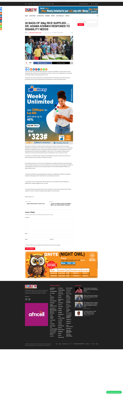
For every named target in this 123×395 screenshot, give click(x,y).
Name (26, 233)
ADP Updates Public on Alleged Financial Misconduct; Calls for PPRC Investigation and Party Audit (91, 304)
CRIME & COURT (52, 317)
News (60, 343)
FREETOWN (60, 294)
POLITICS (68, 292)
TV (69, 343)
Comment (27, 217)
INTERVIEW (60, 302)
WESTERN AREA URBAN (69, 335)
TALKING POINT (68, 310)
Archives (87, 343)
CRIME (51, 315)
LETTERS (60, 320)
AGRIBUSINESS (53, 291)
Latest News (30, 3)
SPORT (67, 308)
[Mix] (41, 69)
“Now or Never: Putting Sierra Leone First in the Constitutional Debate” (91, 289)
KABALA (60, 304)
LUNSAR (60, 324)
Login (97, 3)
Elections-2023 (47, 3)
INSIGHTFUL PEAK (61, 300)
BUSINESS (52, 302)
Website (51, 239)
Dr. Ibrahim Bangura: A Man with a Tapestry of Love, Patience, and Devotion (90, 313)
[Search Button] (97, 15)
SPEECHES (68, 306)
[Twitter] (29, 69)
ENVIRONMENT (53, 331)
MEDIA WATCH (61, 329)
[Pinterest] (36, 69)
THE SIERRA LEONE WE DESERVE (69, 316)
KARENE (60, 310)
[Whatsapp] (44, 69)
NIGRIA (59, 333)
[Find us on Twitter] (93, 4)
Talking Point (35, 3)
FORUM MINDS (61, 290)
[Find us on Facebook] (91, 4)
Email (26, 239)
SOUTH (67, 304)
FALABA (52, 336)
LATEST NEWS (60, 32)
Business (39, 3)
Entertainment (65, 343)
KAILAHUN (60, 306)
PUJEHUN (68, 299)
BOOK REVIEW (53, 301)
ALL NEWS (30, 19)
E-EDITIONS (52, 320)
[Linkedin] (34, 69)
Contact (52, 3)
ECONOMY (52, 324)
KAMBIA (60, 308)
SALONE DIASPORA (68, 301)
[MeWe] (39, 69)
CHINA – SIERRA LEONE (53, 305)
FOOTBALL (60, 288)
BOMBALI (52, 297)
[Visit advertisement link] (68, 10)
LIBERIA (60, 322)
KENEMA (60, 312)
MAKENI (60, 327)
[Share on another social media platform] (71, 63)
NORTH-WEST (69, 288)
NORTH (59, 335)
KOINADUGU (61, 314)
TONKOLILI (68, 319)
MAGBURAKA (61, 325)
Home (26, 3)
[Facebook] (26, 69)
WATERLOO (68, 328)
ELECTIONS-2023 (52, 326)
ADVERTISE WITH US (52, 288)
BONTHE (52, 299)
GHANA (59, 295)
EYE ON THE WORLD (52, 333)
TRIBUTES (68, 323)
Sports (43, 3)
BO (50, 295)
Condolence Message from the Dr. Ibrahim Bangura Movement (53, 310)
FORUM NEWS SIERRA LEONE (35, 32)
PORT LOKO (68, 294)
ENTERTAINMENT (54, 329)
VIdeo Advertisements (69, 326)
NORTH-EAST (61, 337)
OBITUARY (68, 290)
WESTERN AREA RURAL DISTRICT (69, 331)
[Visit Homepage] (31, 10)
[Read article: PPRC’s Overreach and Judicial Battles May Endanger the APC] (79, 297)
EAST (51, 322)
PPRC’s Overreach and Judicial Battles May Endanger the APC (91, 296)
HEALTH (60, 297)
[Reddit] (31, 69)
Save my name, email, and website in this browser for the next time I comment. (43, 245)
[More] (46, 69)
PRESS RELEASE (68, 296)
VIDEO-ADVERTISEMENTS (79, 343)
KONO (59, 316)
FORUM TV (60, 292)
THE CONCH (68, 313)
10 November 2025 (47, 32)
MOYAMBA (60, 331)
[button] (114, 392)
